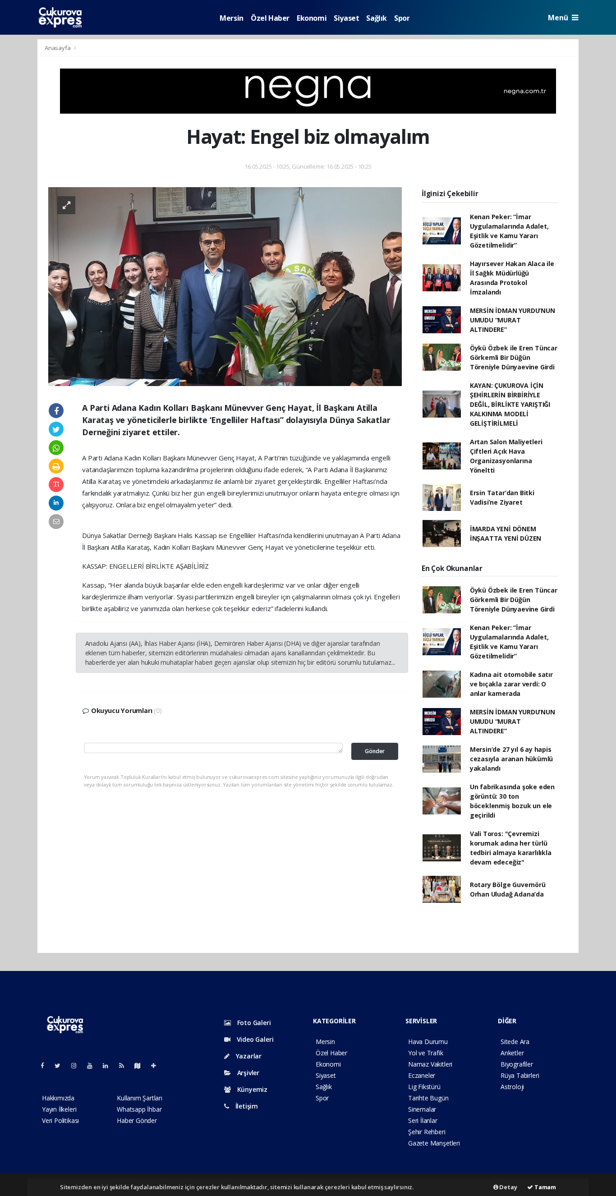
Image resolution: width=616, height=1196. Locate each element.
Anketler (512, 1053)
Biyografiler (517, 1064)
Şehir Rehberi (427, 1131)
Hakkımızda (58, 1098)
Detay (507, 1187)
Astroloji (512, 1086)
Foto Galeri (253, 1022)
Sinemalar (422, 1109)
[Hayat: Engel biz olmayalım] (225, 285)
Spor (401, 18)
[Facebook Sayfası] (46, 1065)
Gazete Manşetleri (434, 1143)
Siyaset (346, 18)
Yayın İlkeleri (59, 1109)
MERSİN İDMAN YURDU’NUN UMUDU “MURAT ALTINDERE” (512, 320)
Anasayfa (58, 48)
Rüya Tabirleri (520, 1075)
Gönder (375, 751)
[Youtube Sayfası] (93, 1065)
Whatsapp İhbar (139, 1109)
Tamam (544, 1187)
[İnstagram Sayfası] (77, 1065)
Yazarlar (248, 1056)
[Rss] (125, 1065)
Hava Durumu (428, 1041)
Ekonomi (311, 18)
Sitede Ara (515, 1041)
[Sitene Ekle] (157, 1065)
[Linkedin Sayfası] (109, 1065)
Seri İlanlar (422, 1120)
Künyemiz (251, 1089)
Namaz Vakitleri (430, 1064)
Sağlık (376, 18)
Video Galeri (254, 1039)
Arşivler (247, 1072)
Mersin (232, 18)
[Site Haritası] (141, 1065)
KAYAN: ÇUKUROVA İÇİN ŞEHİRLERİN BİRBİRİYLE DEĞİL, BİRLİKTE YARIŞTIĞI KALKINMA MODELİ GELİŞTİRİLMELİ (510, 404)
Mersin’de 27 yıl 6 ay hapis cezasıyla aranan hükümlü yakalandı (511, 759)
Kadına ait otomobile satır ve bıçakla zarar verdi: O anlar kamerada (511, 684)
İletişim (246, 1106)
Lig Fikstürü (424, 1086)
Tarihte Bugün (428, 1098)
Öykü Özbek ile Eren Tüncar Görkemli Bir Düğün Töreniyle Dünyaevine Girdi (513, 357)
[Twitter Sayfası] (61, 1065)
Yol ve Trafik (425, 1053)
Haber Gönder (137, 1120)
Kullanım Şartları (139, 1098)
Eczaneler (421, 1075)
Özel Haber (270, 18)
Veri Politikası (60, 1120)
